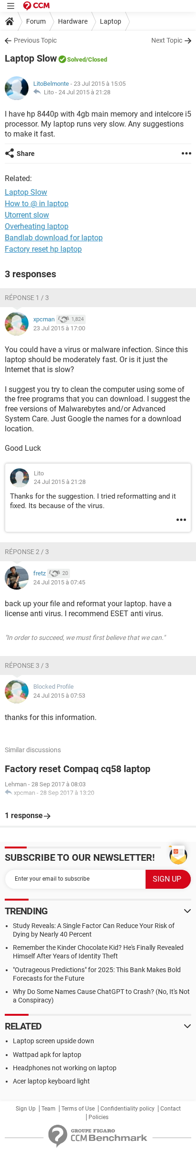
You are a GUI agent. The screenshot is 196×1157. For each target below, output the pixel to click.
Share (26, 153)
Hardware (73, 21)
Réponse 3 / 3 (27, 665)
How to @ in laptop (37, 203)
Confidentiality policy (127, 1108)
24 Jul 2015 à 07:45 (59, 582)
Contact (170, 1108)
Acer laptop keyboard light (51, 1081)
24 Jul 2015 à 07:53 (59, 695)
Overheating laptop (37, 226)
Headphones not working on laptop (65, 1068)
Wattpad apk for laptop (47, 1054)
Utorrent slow (27, 214)
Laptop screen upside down (53, 1041)
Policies (98, 1117)
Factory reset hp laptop (43, 249)
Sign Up (26, 1108)
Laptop (110, 21)
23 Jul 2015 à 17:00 (59, 328)
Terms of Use (78, 1108)
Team (48, 1108)
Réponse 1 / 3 (27, 297)
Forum (36, 21)
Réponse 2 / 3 (27, 552)
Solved (76, 59)
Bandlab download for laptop (54, 237)
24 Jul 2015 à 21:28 (84, 92)
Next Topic (166, 40)
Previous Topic (35, 40)
